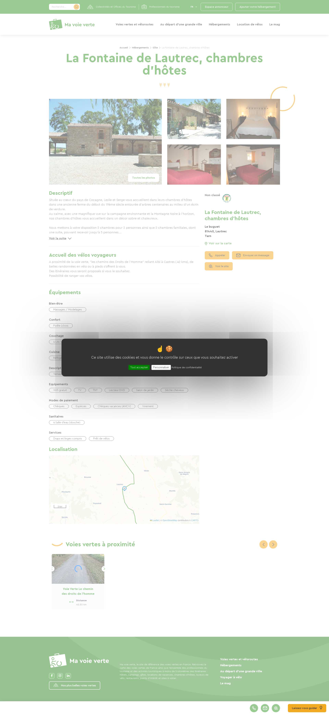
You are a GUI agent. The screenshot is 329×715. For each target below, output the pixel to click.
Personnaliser (161, 367)
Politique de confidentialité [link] (187, 367)
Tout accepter (139, 367)
